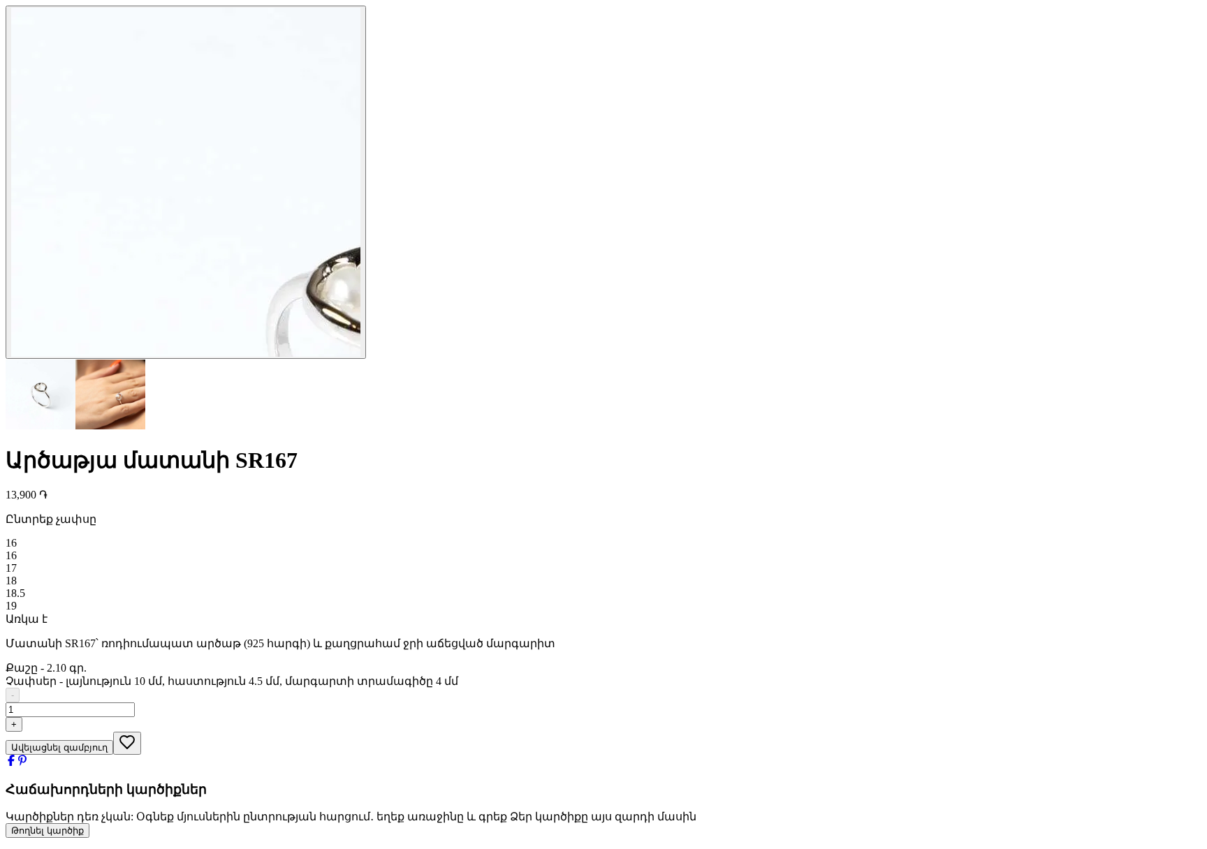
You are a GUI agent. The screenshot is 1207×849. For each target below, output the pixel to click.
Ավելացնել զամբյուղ (59, 747)
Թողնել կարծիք (47, 830)
